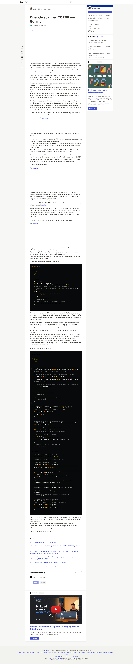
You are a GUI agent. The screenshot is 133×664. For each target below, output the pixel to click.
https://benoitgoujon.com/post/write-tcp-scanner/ (46, 566)
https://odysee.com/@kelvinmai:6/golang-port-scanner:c (48, 562)
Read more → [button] (34, 638)
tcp (45, 25)
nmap (41, 25)
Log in (99, 2)
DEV (72, 658)
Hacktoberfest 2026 (93, 99)
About (88, 652)
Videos (37, 652)
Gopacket (43, 205)
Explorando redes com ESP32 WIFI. (97, 41)
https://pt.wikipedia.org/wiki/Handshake (43, 542)
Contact (93, 652)
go (31, 25)
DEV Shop (110, 652)
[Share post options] (22, 67)
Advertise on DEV (62, 652)
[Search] (25, 2)
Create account (107, 2)
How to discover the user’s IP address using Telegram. (99, 48)
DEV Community (45, 650)
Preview (43, 582)
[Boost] (22, 62)
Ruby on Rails (63, 659)
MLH (66, 654)
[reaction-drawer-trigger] (22, 47)
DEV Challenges (27, 652)
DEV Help (54, 652)
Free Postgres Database (101, 652)
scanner (36, 25)
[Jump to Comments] (22, 52)
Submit (35, 582)
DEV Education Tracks (46, 652)
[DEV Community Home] (21, 2)
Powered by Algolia (65, 2)
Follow (100, 12)
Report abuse (61, 587)
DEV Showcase (82, 652)
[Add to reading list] (22, 58)
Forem (50, 658)
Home (20, 652)
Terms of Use (75, 656)
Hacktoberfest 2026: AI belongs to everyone (97, 91)
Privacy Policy (67, 656)
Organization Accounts (72, 652)
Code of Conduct (51, 587)
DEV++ (33, 652)
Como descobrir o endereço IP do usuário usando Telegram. (99, 55)
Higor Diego (36, 8)
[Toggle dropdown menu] (84, 593)
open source (58, 658)
